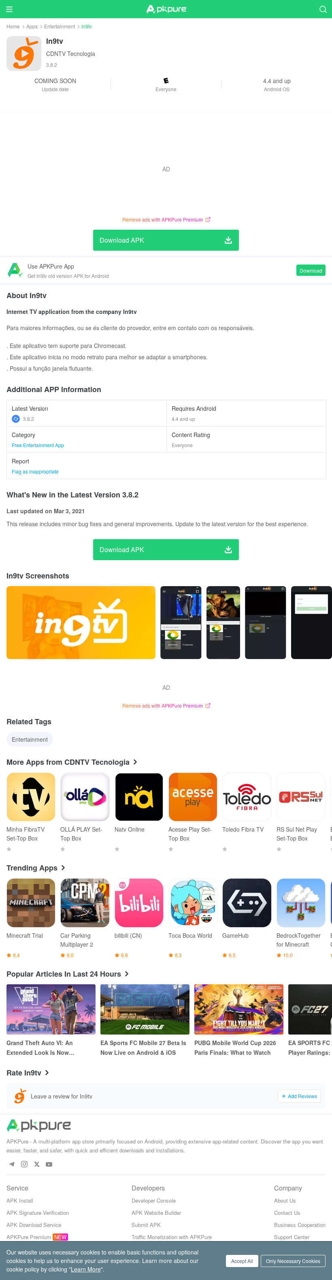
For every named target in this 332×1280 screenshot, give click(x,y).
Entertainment (59, 26)
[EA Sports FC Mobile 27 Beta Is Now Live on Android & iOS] (144, 1009)
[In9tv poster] (80, 622)
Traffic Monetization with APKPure (172, 1237)
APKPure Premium (28, 1237)
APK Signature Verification (37, 1212)
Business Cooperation (300, 1225)
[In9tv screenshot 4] (311, 622)
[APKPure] (166, 9)
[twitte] (37, 1165)
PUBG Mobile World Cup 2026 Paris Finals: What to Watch (235, 1047)
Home (13, 26)
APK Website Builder (156, 1212)
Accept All (242, 1260)
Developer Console (154, 1200)
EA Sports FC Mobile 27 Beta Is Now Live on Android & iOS (143, 1047)
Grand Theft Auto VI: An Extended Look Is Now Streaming (39, 1048)
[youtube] (49, 1165)
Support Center (291, 1237)
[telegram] (11, 1165)
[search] (323, 9)
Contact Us (287, 1212)
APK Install (19, 1200)
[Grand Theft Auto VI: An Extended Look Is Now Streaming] (51, 1009)
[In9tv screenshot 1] (180, 622)
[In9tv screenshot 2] (223, 622)
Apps (32, 26)
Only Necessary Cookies (293, 1260)
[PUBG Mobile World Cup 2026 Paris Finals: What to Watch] (238, 1009)
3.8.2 (28, 418)
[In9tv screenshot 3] (265, 622)
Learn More (86, 1269)
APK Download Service (33, 1225)
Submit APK (146, 1225)
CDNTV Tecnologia (70, 53)
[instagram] (24, 1165)
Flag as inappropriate (35, 471)
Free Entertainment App (38, 445)
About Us (285, 1200)
